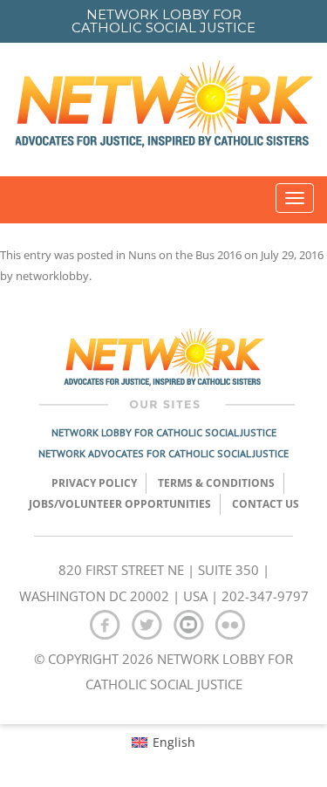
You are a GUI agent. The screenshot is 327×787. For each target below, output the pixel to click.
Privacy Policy (94, 483)
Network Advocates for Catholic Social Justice (163, 453)
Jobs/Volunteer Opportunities (120, 503)
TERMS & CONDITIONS (216, 483)
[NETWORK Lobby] (164, 109)
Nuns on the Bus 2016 (185, 255)
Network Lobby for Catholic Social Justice (163, 432)
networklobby (52, 276)
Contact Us (265, 503)
